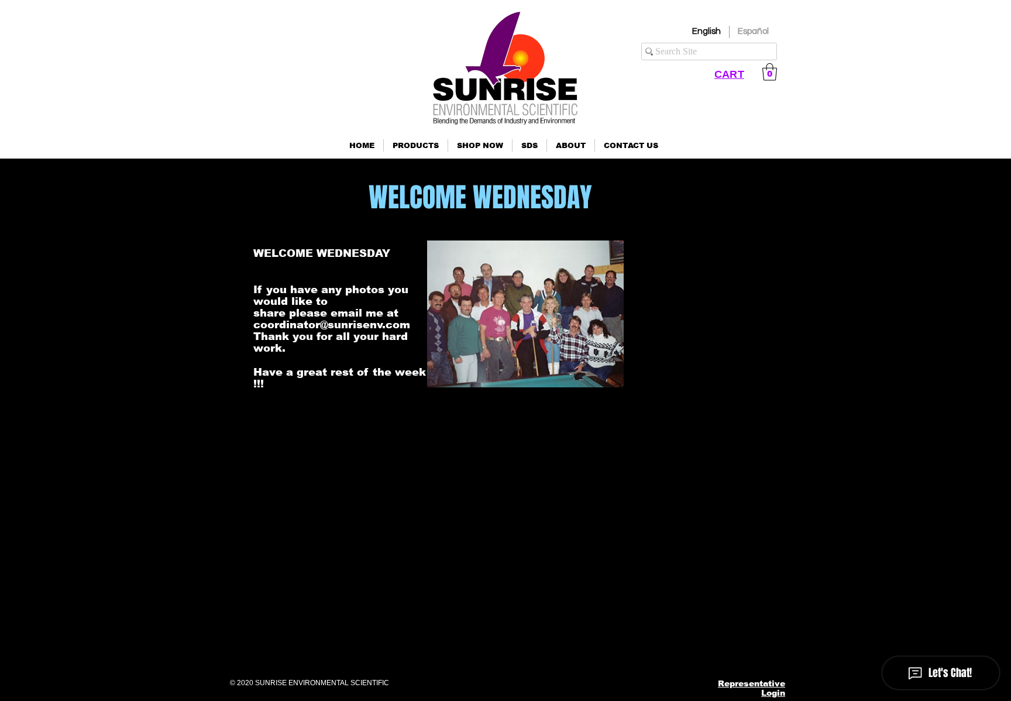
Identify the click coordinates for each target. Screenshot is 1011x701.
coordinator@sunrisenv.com (331, 325)
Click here (235, 614)
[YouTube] (708, 650)
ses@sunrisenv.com (670, 584)
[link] (769, 72)
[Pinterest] (679, 650)
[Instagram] (650, 650)
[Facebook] (622, 650)
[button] (416, 145)
